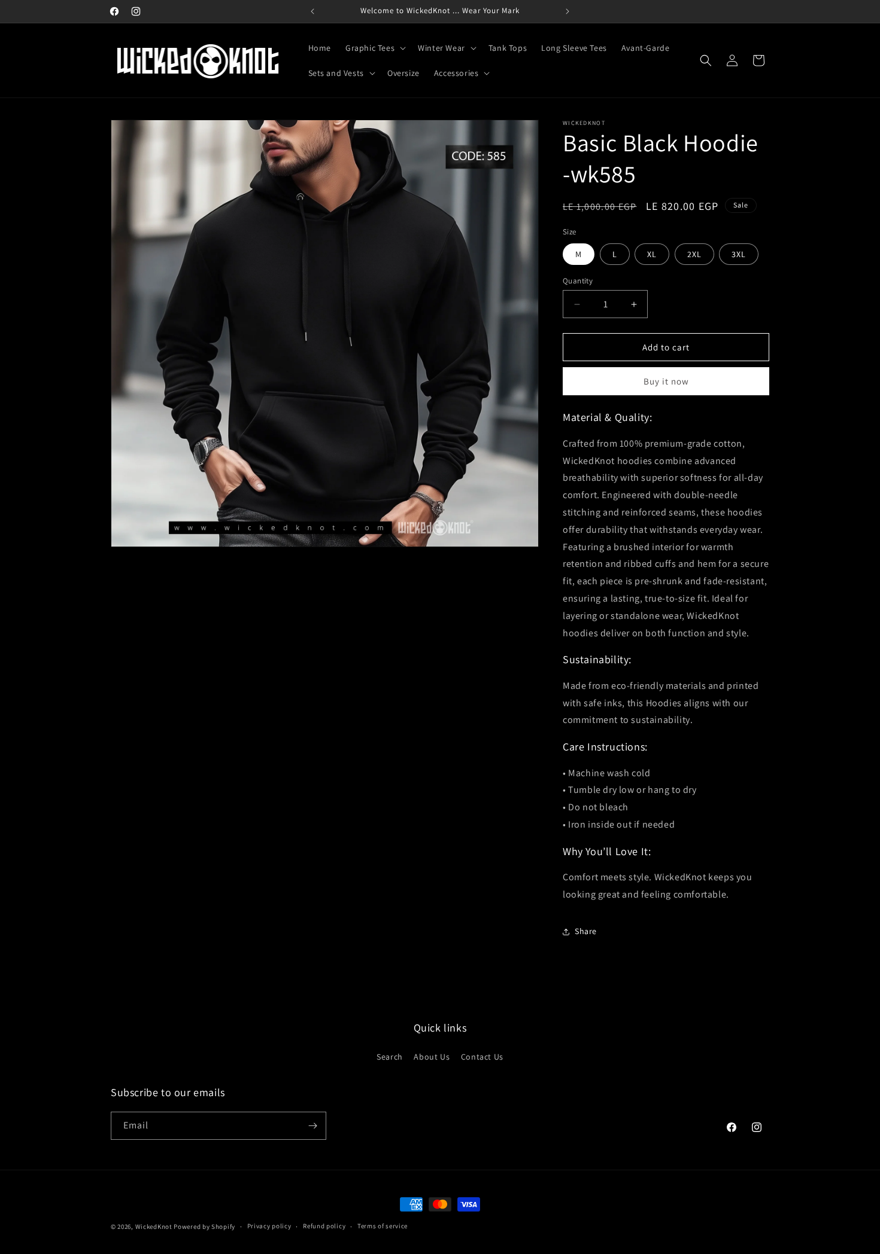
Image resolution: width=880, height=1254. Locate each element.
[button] (374, 47)
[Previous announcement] (312, 11)
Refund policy (324, 1226)
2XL (694, 254)
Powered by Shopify (204, 1226)
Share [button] (586, 931)
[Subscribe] (312, 1126)
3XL (739, 254)
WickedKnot (153, 1226)
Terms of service (382, 1226)
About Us (432, 1056)
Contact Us (482, 1056)
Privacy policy (269, 1226)
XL (652, 254)
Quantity (578, 281)
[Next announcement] (567, 11)
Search (390, 1056)
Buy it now (666, 381)
